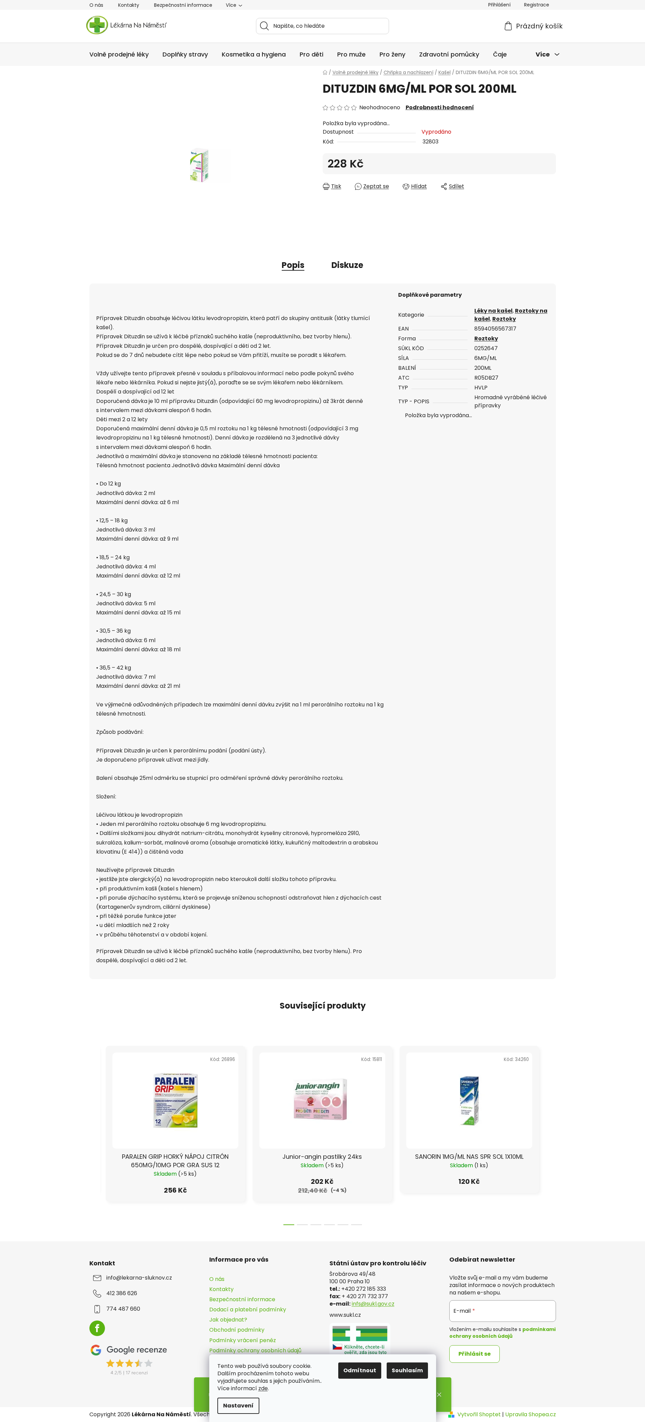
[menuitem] (119, 54)
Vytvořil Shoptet (479, 1414)
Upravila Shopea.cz (530, 1414)
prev (94, 1133)
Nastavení (238, 1405)
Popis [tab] (293, 265)
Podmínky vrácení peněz (242, 1340)
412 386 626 (121, 1293)
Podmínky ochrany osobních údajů (255, 1350)
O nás (96, 5)
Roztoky (504, 319)
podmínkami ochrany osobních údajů (502, 1332)
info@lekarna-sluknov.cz (139, 1278)
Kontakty (128, 5)
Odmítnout (359, 1370)
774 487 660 (123, 1309)
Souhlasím (407, 1370)
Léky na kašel (493, 311)
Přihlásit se (474, 1354)
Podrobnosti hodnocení (440, 107)
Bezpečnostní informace (183, 5)
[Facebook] (97, 1328)
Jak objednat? (228, 1320)
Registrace (536, 4)
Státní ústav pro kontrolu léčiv (377, 1263)
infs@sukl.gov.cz (373, 1304)
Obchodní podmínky (236, 1330)
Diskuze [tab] (347, 265)
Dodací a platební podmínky (247, 1309)
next (550, 1133)
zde (263, 1388)
